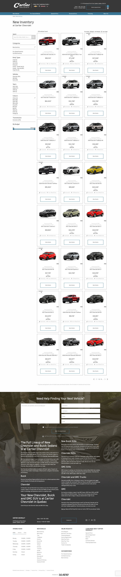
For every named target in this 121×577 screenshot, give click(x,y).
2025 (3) (15, 89)
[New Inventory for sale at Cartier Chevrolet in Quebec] (105, 379)
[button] (92, 31)
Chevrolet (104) (16, 76)
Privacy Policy (75, 436)
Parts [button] (25, 532)
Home (14, 16)
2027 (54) (15, 86)
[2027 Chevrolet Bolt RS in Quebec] (96, 170)
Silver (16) (15, 101)
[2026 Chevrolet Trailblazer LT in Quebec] (72, 84)
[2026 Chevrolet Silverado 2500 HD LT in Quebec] (48, 342)
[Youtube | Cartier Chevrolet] (92, 520)
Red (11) (14, 108)
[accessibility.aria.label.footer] (64, 575)
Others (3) (15, 98)
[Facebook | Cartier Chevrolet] (89, 520)
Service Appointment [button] (96, 7)
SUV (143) (15, 63)
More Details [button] (48, 70)
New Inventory (16, 47)
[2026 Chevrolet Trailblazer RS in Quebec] (96, 41)
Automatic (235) (17, 120)
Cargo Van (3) (16, 70)
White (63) (15, 103)
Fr (107, 8)
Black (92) (15, 99)
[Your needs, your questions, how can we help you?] (40, 413)
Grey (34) (15, 105)
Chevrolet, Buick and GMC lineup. (50, 456)
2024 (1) (15, 91)
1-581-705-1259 (81, 6)
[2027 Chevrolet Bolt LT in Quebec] (72, 213)
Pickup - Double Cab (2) (18, 66)
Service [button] (19, 532)
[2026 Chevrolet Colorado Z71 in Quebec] (48, 41)
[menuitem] (16, 13)
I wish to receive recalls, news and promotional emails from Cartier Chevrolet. (61, 427)
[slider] (13, 129)
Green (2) (15, 111)
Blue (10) (15, 106)
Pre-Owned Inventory (18, 51)
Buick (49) (15, 80)
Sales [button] (14, 532)
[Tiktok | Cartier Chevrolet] (86, 520)
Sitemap (28, 570)
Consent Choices (50, 570)
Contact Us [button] (68, 520)
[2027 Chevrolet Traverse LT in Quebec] (48, 213)
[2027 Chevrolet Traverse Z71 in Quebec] (48, 84)
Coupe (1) (15, 59)
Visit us (63, 509)
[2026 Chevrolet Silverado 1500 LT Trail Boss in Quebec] (72, 41)
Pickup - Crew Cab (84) (18, 68)
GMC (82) (15, 78)
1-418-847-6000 (81, 8)
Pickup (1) (15, 65)
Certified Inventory (17, 53)
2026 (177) (15, 88)
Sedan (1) (15, 61)
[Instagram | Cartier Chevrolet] (94, 520)
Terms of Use (34, 570)
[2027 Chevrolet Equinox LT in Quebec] (72, 256)
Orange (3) (15, 113)
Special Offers (54, 13)
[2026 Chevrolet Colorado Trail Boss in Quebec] (48, 170)
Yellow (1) (15, 110)
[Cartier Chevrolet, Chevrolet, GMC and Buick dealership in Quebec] (32, 5)
